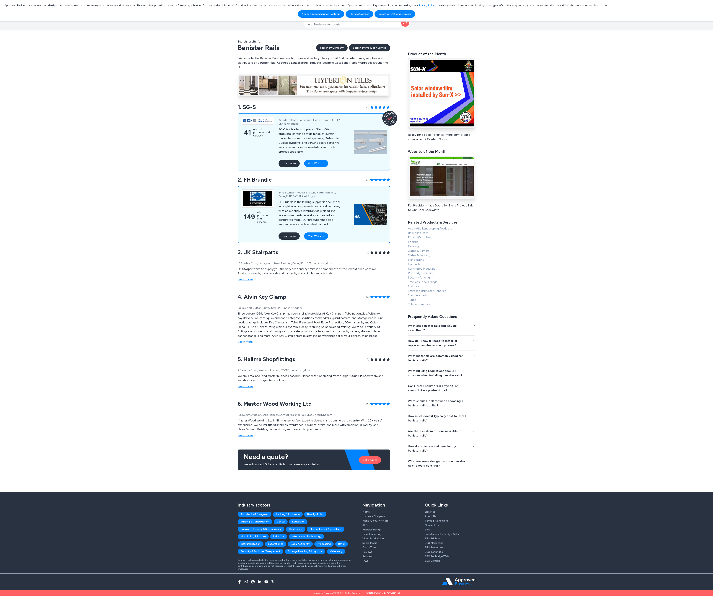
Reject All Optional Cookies (394, 14)
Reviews (367, 551)
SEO (365, 525)
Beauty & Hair (315, 514)
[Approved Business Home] (458, 581)
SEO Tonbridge (434, 551)
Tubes (412, 300)
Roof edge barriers (420, 273)
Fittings (413, 242)
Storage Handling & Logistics (305, 551)
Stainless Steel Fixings (422, 282)
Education (298, 521)
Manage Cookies (359, 14)
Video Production (373, 538)
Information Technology (306, 536)
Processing (324, 543)
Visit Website (316, 163)
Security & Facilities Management (260, 551)
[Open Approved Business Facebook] (239, 582)
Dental (281, 521)
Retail (341, 543)
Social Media (369, 543)
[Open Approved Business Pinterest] (253, 582)
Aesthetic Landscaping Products (430, 228)
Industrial (278, 536)
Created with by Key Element (383, 593)
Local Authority (300, 543)
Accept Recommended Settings (321, 14)
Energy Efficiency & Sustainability (261, 529)
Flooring (413, 246)
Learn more (289, 163)
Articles (367, 556)
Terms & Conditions (436, 520)
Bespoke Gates (418, 233)
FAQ (365, 560)
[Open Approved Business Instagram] (246, 582)
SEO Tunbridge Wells (437, 556)
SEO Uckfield (432, 560)
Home (366, 511)
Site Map (430, 511)
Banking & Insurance (288, 514)
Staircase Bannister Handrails (427, 291)
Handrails (414, 264)
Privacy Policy (426, 5)
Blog (427, 529)
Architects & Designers (254, 514)
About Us (430, 516)
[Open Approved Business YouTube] (266, 582)
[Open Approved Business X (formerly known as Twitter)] (273, 582)
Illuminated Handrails (421, 268)
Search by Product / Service (369, 47)
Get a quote (370, 460)
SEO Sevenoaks (434, 547)
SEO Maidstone (434, 543)
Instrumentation (251, 543)
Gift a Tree (369, 547)
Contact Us (432, 525)
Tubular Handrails (419, 304)
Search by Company (332, 47)
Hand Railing (416, 259)
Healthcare (295, 529)
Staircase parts (418, 295)
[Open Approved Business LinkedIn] (259, 582)
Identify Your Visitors (375, 520)
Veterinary (336, 551)
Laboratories (275, 543)
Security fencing (419, 277)
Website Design (371, 529)
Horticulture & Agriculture (325, 529)
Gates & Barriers (418, 251)
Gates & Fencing (419, 255)
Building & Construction (255, 521)
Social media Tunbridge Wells (442, 534)
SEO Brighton (433, 538)
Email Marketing (371, 534)
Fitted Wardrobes (419, 237)
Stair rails (414, 286)
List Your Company (373, 516)
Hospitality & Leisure (253, 536)
